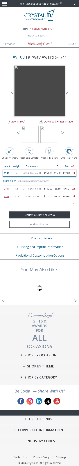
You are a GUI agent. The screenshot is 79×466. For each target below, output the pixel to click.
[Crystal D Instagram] (29, 401)
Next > (72, 44)
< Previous (9, 44)
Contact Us (20, 457)
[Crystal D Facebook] (20, 401)
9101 (6, 188)
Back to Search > (38, 35)
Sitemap (61, 457)
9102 (6, 196)
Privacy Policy (41, 457)
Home (25, 28)
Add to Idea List (39, 224)
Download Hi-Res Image (58, 121)
